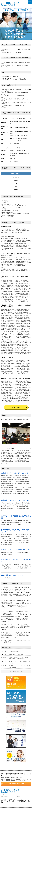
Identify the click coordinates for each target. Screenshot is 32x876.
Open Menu (30, 2)
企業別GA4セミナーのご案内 (16, 654)
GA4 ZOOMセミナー (15, 143)
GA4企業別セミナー (15, 161)
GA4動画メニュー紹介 (14, 651)
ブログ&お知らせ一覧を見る (16, 671)
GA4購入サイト (16, 407)
